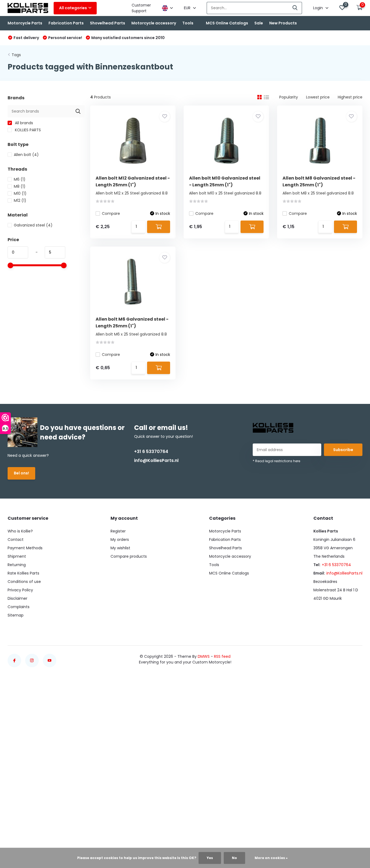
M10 (20, 193)
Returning (17, 564)
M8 (19, 186)
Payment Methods (25, 548)
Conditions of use (24, 581)
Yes (210, 858)
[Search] (295, 8)
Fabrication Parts (66, 23)
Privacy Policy (20, 590)
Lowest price (318, 97)
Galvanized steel (33, 225)
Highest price (350, 97)
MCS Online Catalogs (227, 23)
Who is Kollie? (20, 531)
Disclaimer (17, 598)
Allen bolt (26, 154)
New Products (283, 23)
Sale (258, 23)
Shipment (17, 556)
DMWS (204, 656)
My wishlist (120, 548)
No (234, 858)
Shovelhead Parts (107, 23)
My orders (120, 539)
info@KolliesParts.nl (156, 460)
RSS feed (222, 656)
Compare (111, 213)
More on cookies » (271, 858)
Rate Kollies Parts (23, 573)
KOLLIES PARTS (27, 130)
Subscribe (343, 449)
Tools (187, 23)
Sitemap (16, 615)
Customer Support (141, 8)
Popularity (288, 97)
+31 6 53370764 (151, 451)
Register (118, 531)
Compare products (129, 556)
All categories (73, 8)
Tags (16, 55)
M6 (19, 179)
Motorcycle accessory (153, 23)
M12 (20, 200)
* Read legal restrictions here (276, 461)
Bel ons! (21, 473)
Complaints (19, 606)
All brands (23, 123)
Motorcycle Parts (25, 23)
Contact (16, 539)
